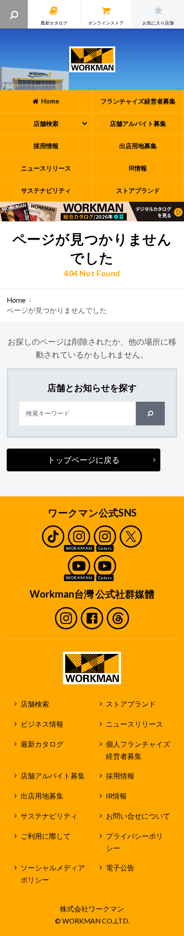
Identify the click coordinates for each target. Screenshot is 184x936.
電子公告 (120, 868)
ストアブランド (131, 704)
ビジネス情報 (42, 724)
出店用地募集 (42, 796)
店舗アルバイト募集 (53, 776)
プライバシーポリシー (134, 842)
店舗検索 (35, 704)
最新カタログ (42, 744)
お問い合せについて (138, 816)
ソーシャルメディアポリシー (53, 874)
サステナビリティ (49, 816)
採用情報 (120, 776)
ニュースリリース (134, 724)
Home (16, 300)
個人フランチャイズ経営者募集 (138, 750)
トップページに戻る (83, 460)
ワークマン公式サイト (92, 59)
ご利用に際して (46, 836)
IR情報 (116, 796)
